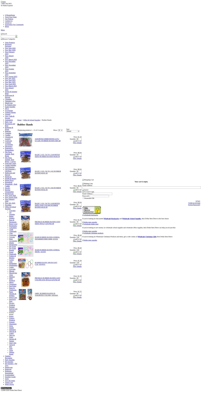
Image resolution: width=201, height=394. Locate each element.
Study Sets (12, 343)
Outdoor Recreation (8, 357)
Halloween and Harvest (10, 174)
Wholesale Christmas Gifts (147, 237)
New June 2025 (10, 80)
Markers (12, 277)
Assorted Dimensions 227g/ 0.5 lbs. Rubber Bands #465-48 (48, 140)
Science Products (12, 319)
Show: (55, 130)
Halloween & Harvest (9, 96)
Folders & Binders (12, 257)
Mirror (11, 282)
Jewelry (7, 188)
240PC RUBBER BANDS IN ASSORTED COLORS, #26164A (46, 294)
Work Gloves (9, 384)
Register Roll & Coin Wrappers (13, 309)
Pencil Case (13, 297)
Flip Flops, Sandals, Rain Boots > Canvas (10, 159)
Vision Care (9, 382)
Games (11, 260)
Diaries (11, 243)
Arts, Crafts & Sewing (9, 117)
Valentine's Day (10, 101)
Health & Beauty (10, 178)
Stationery (12, 330)
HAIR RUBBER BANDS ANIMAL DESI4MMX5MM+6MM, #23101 (47, 238)
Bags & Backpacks (12, 221)
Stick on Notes (12, 336)
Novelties (8, 205)
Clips (11, 233)
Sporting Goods (10, 377)
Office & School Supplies (10, 208)
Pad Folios (12, 286)
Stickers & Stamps (12, 340)
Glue (10, 262)
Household (8, 182)
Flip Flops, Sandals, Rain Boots (9, 154)
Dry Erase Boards (12, 249)
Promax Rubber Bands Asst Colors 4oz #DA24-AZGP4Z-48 (47, 279)
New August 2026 (11, 197)
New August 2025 (11, 76)
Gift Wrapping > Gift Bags (10, 170)
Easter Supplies (10, 107)
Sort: (68, 129)
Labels (11, 267)
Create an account (194, 203)
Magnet (11, 271)
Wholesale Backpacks (111, 219)
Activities (12, 211)
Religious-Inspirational (9, 372)
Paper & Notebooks (12, 289)
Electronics (8, 146)
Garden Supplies (10, 165)
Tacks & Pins (12, 346)
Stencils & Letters (12, 332)
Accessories (9, 110)
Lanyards (12, 269)
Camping (8, 133)
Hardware (8, 177)
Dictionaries (13, 245)
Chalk (11, 229)
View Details (77, 143)
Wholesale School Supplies (131, 219)
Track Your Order (11, 17)
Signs (11, 326)
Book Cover (13, 224)
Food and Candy (10, 163)
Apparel (7, 114)
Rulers (11, 316)
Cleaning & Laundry (9, 138)
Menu (3, 30)
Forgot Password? (194, 205)
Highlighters (13, 265)
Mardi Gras (9, 103)
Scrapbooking (9, 375)
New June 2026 (10, 48)
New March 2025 (11, 86)
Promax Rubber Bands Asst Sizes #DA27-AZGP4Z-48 (47, 223)
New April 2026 (10, 195)
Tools (11, 350)
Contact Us (8, 21)
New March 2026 (11, 59)
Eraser (11, 252)
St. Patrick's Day (10, 105)
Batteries (8, 131)
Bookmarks (13, 226)
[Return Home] (3, 2)
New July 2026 (10, 203)
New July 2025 (10, 78)
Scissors (12, 322)
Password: (85, 196)
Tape (10, 348)
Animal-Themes (10, 112)
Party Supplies (10, 360)
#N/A (7, 109)
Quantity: (73, 139)
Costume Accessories (9, 143)
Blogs (7, 26)
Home (13, 15)
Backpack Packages (8, 45)
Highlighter (13, 263)
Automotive (9, 120)
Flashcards (12, 254)
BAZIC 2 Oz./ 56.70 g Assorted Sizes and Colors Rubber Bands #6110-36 (47, 205)
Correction (12, 235)
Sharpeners (13, 324)
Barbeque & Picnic (9, 128)
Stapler (11, 328)
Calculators (13, 228)
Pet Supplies (9, 362)
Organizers (12, 284)
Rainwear (8, 369)
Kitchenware (9, 194)
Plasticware (9, 367)
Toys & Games (10, 381)
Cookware (8, 141)
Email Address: (87, 185)
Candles (7, 135)
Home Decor (9, 180)
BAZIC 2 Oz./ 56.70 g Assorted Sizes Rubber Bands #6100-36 (47, 155)
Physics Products (12, 304)
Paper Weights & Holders (12, 294)
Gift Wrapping (10, 167)
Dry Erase (12, 246)
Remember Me (89, 198)
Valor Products (10, 42)
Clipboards (12, 231)
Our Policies (9, 19)
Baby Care (8, 122)
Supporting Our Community (14, 24)
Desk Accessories (13, 240)
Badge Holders (11, 217)
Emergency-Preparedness (9, 149)
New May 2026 (10, 50)
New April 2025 (10, 84)
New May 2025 (10, 82)
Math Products (12, 279)
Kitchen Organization (9, 191)
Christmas (8, 99)
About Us (8, 23)
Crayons (12, 237)
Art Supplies (12, 213)
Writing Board (11, 353)
